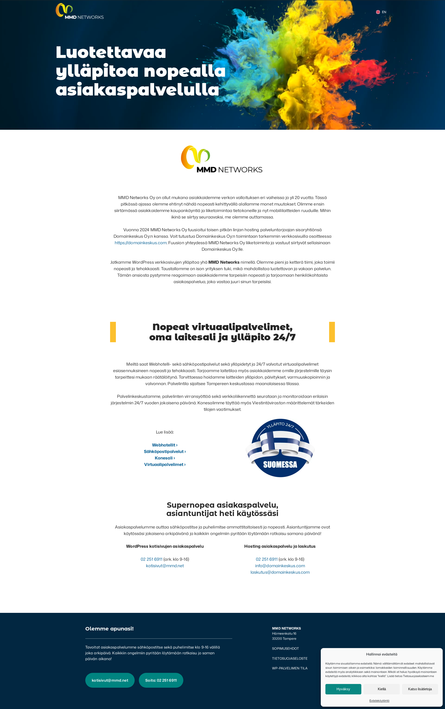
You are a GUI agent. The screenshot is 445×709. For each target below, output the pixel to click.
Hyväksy (343, 689)
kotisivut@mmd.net (165, 566)
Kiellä (382, 689)
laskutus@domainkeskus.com (280, 572)
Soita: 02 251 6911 (161, 680)
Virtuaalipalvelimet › (165, 464)
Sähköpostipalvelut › (165, 451)
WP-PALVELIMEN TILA (290, 668)
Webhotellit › (165, 445)
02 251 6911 (151, 559)
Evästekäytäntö (379, 701)
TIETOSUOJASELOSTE (290, 658)
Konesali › (165, 458)
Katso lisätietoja (420, 689)
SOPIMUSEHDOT (285, 648)
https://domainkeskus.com (141, 243)
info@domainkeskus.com (280, 566)
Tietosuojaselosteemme (418, 676)
